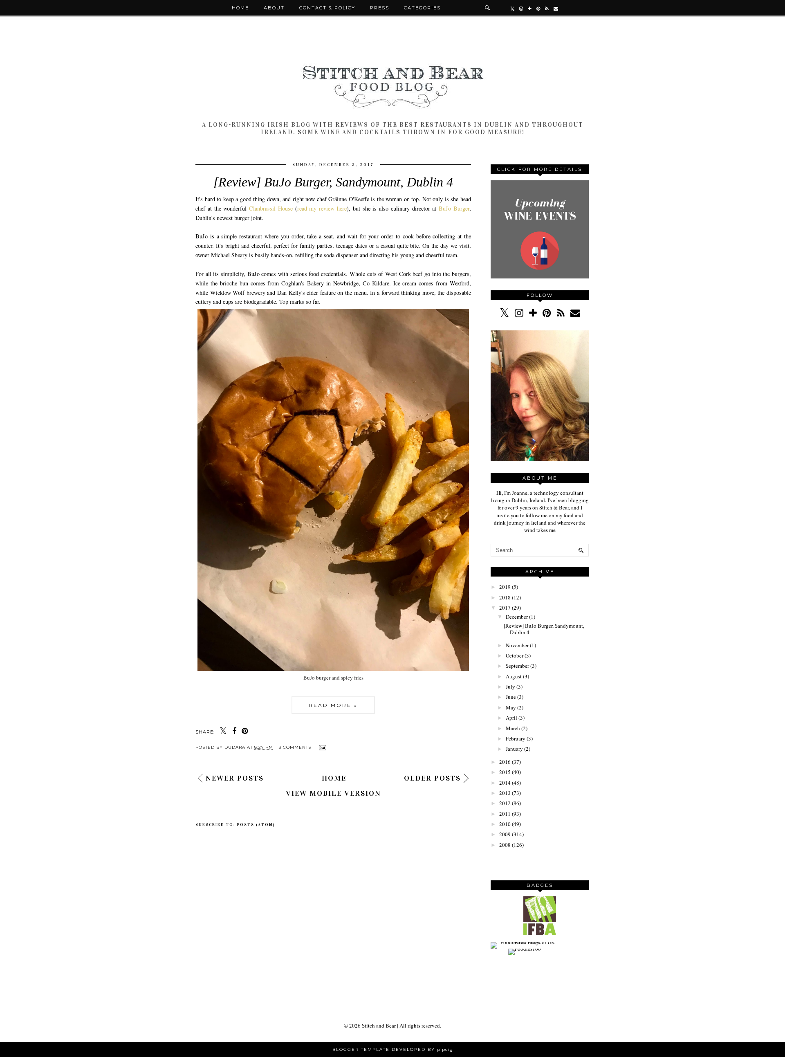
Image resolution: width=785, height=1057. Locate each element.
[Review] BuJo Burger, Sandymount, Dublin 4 (333, 182)
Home (240, 8)
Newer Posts (235, 778)
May (511, 707)
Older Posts (432, 778)
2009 (505, 834)
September (517, 665)
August (514, 676)
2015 (505, 772)
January (514, 748)
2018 (505, 597)
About (274, 8)
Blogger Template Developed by (392, 1049)
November (517, 645)
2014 (505, 782)
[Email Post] (321, 747)
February (515, 738)
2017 (505, 607)
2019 (505, 586)
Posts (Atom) (256, 824)
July (510, 686)
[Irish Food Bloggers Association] (539, 933)
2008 (505, 844)
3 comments (296, 747)
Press (379, 8)
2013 (505, 793)
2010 (505, 824)
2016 (505, 761)
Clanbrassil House (271, 208)
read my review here (322, 208)
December (517, 616)
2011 (505, 813)
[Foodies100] (524, 948)
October (514, 655)
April (511, 717)
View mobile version (333, 793)
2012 (505, 803)
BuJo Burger (454, 208)
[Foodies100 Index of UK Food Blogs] (524, 942)
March (513, 728)
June (511, 696)
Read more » (333, 705)
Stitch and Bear (379, 1025)
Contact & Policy (327, 8)
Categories (422, 8)
